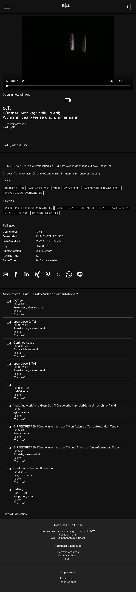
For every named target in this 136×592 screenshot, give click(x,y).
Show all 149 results (15, 514)
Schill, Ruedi (47, 113)
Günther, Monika (18, 113)
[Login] (127, 10)
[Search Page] (67, 6)
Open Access (68, 581)
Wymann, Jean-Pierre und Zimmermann (40, 117)
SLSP (68, 558)
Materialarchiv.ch (68, 555)
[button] (7, 7)
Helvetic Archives (68, 552)
